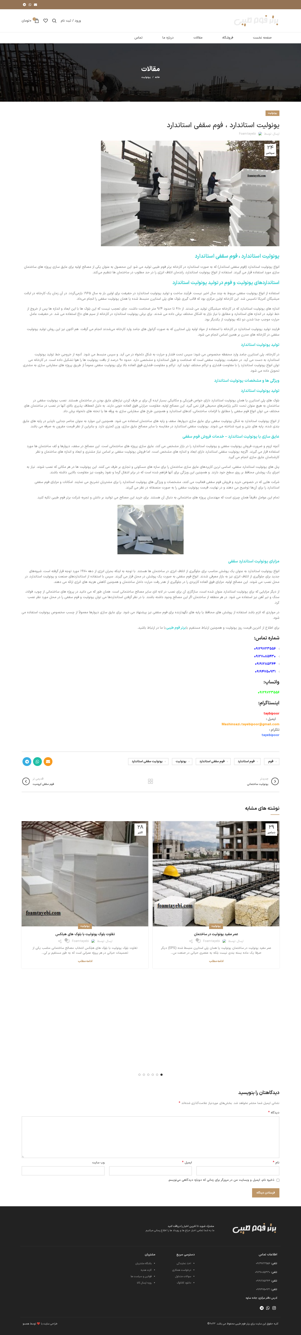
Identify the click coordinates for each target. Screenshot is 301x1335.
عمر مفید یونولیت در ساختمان (216, 934)
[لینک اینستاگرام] (274, 1308)
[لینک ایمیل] (35, 4)
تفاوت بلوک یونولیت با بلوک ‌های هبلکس (85, 934)
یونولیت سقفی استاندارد (147, 761)
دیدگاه (273, 1112)
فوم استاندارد (246, 761)
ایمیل (187, 1162)
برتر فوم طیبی (176, 627)
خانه (157, 77)
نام (276, 1162)
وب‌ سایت (98, 1162)
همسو (26, 1324)
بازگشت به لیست (150, 781)
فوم (270, 761)
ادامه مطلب (216, 961)
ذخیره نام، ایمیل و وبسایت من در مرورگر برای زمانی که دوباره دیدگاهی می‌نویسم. (221, 1180)
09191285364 (265, 664)
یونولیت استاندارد (260, 256)
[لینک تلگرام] (24, 4)
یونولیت (146, 77)
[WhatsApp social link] (30, 4)
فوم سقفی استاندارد (212, 761)
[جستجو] (54, 20)
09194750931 (265, 671)
